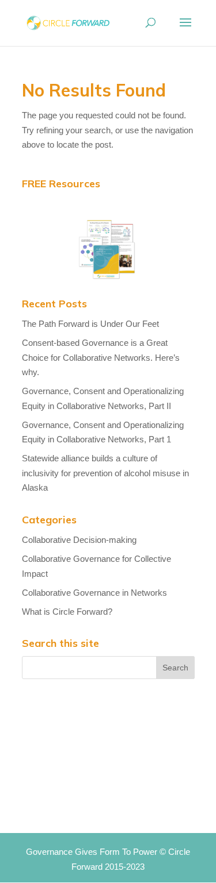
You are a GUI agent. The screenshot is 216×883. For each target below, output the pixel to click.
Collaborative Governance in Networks (94, 592)
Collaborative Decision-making (79, 540)
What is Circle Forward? (67, 611)
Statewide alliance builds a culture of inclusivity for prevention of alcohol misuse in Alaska (105, 472)
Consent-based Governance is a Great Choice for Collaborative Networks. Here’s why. (101, 357)
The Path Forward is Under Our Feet (90, 324)
